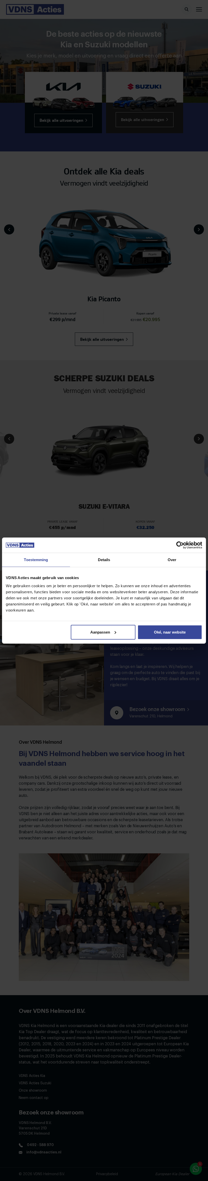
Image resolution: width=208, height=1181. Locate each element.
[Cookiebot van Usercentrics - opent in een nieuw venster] (180, 545)
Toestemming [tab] (36, 560)
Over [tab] (172, 560)
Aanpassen (100, 632)
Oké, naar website (170, 632)
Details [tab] (104, 560)
